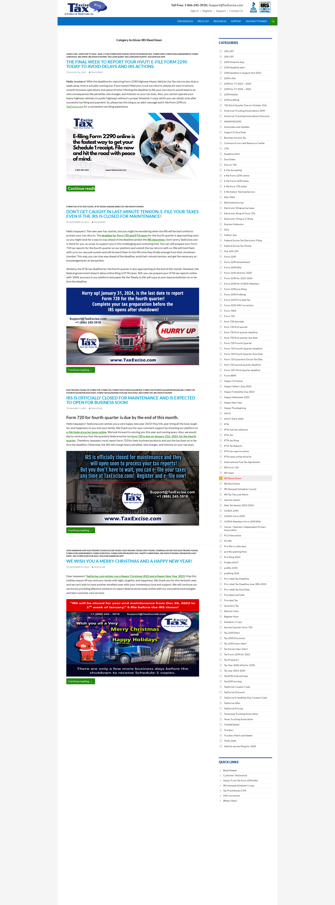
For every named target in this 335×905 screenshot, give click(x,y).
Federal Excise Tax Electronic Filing (177, 550)
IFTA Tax (228, 434)
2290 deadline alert (234, 67)
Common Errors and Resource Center (244, 143)
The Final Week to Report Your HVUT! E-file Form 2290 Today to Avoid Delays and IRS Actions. (126, 64)
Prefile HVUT (231, 562)
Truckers (228, 730)
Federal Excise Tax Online (237, 245)
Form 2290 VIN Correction (239, 305)
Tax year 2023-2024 (234, 670)
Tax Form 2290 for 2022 (86, 556)
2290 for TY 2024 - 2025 (91, 54)
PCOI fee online (232, 535)
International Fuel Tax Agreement (242, 462)
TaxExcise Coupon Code (237, 686)
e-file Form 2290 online (236, 175)
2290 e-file (72, 54)
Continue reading (81, 188)
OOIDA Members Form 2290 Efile (242, 521)
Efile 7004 (229, 197)
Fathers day (230, 234)
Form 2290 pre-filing (235, 289)
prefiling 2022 (231, 573)
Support (221, 10)
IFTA (226, 424)
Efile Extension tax (141, 54)
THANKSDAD (232, 724)
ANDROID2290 (232, 121)
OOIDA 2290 (231, 510)
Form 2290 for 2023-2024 (238, 278)
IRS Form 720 (146, 392)
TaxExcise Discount (234, 692)
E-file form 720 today (235, 186)
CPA (226, 148)
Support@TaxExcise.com (226, 5)
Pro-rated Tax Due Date (237, 589)
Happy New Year (233, 402)
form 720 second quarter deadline (242, 364)
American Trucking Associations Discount (246, 116)
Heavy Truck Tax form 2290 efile (240, 780)
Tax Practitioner (256, 21)
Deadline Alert (232, 153)
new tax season (232, 499)
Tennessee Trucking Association (241, 713)
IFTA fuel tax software (236, 429)
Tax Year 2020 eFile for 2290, (239, 665)
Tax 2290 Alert (116, 56)
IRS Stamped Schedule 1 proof (240, 489)
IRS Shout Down (97, 56)
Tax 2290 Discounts (136, 56)
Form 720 (71, 206)
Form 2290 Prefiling (235, 294)
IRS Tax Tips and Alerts (236, 494)
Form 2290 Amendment (178, 54)
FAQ (226, 229)
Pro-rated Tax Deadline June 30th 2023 (245, 584)
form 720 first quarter (236, 326)
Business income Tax (235, 137)
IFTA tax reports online (236, 451)
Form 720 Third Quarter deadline (242, 370)
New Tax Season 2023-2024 (239, 505)
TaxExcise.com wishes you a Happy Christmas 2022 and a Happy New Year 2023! (135, 576)
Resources (220, 21)
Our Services (185, 21)
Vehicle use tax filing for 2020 (240, 746)
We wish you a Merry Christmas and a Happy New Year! (129, 561)
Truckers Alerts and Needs (238, 735)
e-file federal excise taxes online (86, 432)
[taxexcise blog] (86, 7)
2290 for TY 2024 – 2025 (237, 89)
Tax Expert (97, 72)
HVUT (227, 413)
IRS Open (82, 56)
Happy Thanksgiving (235, 407)
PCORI (228, 540)
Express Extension (234, 224)
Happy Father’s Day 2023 (237, 386)
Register (207, 10)
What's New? (230, 800)
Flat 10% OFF (231, 251)
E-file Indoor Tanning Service (239, 191)
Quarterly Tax (231, 605)
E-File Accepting (233, 170)
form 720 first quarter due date (241, 337)
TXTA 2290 (230, 740)
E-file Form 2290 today (116, 54)
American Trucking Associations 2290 (244, 110)
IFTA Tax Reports (233, 445)
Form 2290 (159, 54)
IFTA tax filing (85, 206)
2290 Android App (76, 550)
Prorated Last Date (234, 594)
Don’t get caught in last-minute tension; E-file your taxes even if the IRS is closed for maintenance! (132, 214)
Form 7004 (230, 310)
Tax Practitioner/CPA (234, 790)
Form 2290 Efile (101, 553)
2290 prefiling (231, 99)
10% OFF (229, 51)
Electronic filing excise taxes (104, 550)
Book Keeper (230, 770)
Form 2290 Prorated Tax (125, 553)
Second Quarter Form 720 (238, 627)
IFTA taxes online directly (109, 206)
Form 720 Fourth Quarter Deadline (163, 390)
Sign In (195, 10)
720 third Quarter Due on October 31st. (245, 105)
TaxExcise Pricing (233, 708)
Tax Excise (96, 408)
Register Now (231, 616)
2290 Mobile (231, 94)
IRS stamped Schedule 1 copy (238, 785)
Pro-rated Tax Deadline (236, 578)
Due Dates (229, 159)
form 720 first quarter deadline (241, 332)
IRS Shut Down (232, 483)
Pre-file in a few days (235, 546)
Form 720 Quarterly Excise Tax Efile (117, 392)
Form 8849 (230, 375)
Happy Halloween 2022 (237, 397)
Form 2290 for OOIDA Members (241, 283)
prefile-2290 (230, 567)
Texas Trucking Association (238, 719)
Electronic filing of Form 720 (83, 390)
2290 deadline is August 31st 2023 (242, 72)
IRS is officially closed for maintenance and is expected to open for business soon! (130, 400)
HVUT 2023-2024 (233, 418)
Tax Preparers (231, 659)
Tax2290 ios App (156, 56)
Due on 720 (230, 164)
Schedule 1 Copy (233, 621)
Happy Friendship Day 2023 (239, 391)
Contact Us (236, 10)
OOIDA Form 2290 (234, 516)
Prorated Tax (231, 600)
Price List (203, 21)
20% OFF (229, 56)
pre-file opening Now (235, 551)
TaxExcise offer (232, 703)
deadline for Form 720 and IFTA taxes (125, 235)
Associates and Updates (237, 126)
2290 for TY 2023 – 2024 (237, 83)
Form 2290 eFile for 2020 (238, 272)
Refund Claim (231, 611)
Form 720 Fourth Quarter (127, 390)
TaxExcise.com (74, 106)
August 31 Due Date (235, 132)
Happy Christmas (149, 553)
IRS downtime (156, 239)
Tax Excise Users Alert (236, 648)
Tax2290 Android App (111, 556)
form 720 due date (234, 321)
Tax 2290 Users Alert (235, 643)
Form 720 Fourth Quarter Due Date (243, 353)
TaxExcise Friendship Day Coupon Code (245, 697)
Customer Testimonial (235, 775)
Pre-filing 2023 (232, 557)
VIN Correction (231, 795)
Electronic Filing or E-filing (138, 550)
